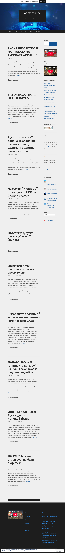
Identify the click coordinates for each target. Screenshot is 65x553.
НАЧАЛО (11, 31)
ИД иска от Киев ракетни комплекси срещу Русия (21, 269)
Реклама (27, 530)
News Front (48, 157)
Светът (26, 513)
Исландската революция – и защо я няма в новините (52, 182)
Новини (44, 512)
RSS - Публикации (49, 220)
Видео (24, 31)
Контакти (37, 31)
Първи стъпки (42, 1)
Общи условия (28, 527)
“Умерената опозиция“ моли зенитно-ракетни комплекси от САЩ (24, 317)
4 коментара (18, 421)
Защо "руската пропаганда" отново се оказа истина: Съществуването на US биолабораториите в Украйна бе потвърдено (49, 525)
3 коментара (18, 275)
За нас (30, 31)
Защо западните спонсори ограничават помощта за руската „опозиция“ (50, 92)
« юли (45, 151)
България (27, 516)
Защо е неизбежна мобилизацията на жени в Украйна (49, 85)
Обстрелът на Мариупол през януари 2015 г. (50, 205)
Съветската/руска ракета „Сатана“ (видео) (20, 236)
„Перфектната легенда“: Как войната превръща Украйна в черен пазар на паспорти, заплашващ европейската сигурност (50, 115)
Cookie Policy (26, 550)
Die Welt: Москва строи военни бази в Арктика (21, 459)
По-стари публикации (23, 500)
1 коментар (18, 101)
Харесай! (46, 170)
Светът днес (32, 13)
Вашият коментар (20, 243)
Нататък (19, 75)
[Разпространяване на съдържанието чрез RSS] (44, 157)
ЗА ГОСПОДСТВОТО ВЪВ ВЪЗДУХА (22, 96)
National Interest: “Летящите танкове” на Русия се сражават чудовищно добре (22, 367)
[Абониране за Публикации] (44, 220)
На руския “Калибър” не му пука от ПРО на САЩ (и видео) (23, 192)
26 (48, 146)
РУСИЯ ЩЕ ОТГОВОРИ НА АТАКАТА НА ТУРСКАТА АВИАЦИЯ (23, 52)
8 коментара (18, 154)
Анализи (18, 31)
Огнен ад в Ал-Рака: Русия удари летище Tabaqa (22, 415)
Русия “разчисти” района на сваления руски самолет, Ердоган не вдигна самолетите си (22, 144)
